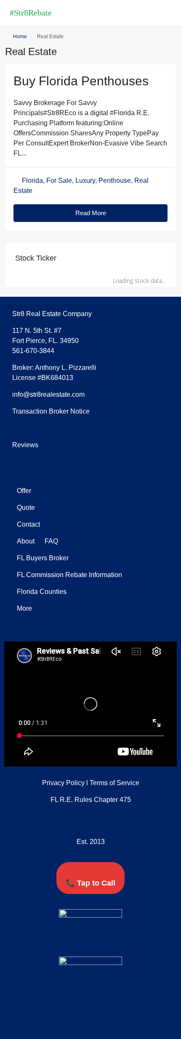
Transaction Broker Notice (51, 411)
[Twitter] (83, 941)
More (24, 608)
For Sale (59, 180)
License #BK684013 (42, 377)
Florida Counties (42, 591)
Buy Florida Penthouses (81, 81)
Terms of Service (114, 782)
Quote (26, 507)
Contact (28, 524)
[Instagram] (114, 941)
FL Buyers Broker (43, 558)
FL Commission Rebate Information (69, 574)
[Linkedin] (98, 941)
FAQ (50, 541)
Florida (32, 180)
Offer (24, 490)
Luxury (85, 180)
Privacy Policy (63, 782)
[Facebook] (67, 941)
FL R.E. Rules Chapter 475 (91, 799)
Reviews (25, 444)
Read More (90, 212)
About (26, 541)
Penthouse (114, 180)
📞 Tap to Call (90, 883)
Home (20, 37)
